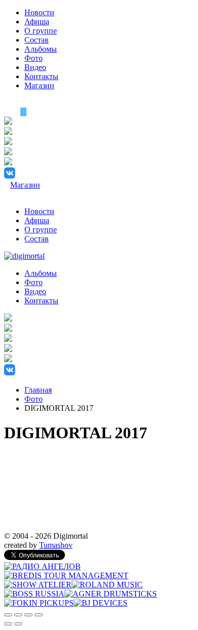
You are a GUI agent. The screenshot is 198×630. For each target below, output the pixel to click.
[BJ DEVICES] (100, 603)
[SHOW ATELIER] (38, 584)
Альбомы (40, 49)
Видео (35, 67)
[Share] (18, 614)
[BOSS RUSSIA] (34, 593)
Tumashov (56, 545)
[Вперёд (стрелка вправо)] (18, 623)
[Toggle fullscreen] (28, 614)
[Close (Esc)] (8, 614)
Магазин (39, 85)
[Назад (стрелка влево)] (8, 623)
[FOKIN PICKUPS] (39, 603)
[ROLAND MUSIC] (107, 584)
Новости (39, 12)
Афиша (36, 21)
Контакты (41, 76)
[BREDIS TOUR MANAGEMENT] (66, 575)
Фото (33, 58)
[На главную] (24, 256)
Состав (36, 40)
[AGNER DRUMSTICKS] (110, 593)
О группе (40, 30)
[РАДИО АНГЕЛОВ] (42, 566)
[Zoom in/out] (39, 614)
